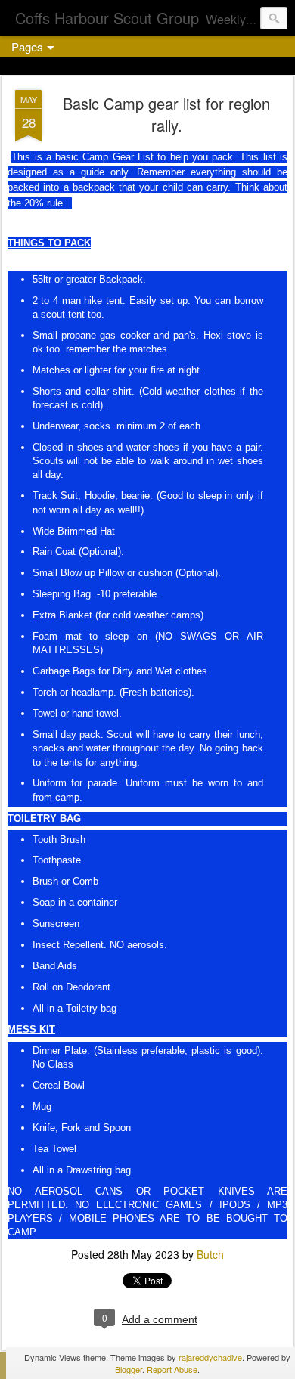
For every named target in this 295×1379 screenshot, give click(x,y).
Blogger (128, 1369)
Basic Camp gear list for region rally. (166, 114)
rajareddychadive (210, 1357)
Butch (210, 1254)
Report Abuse (172, 1369)
